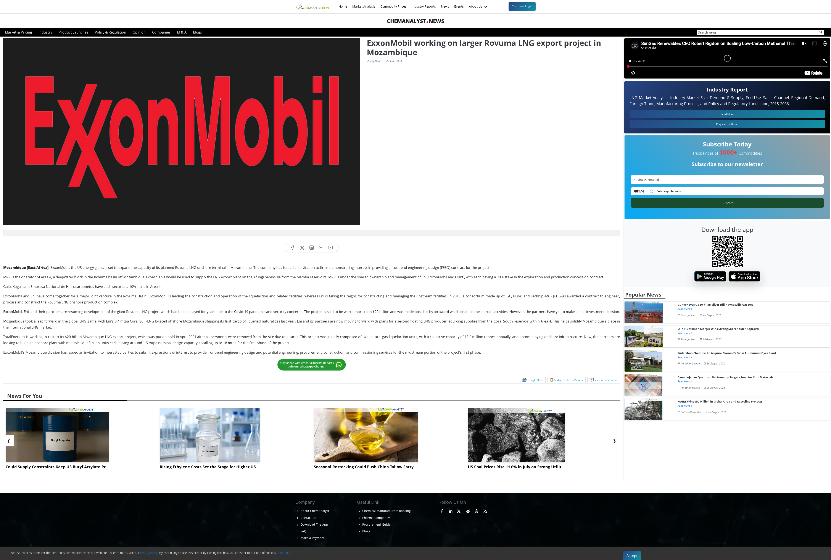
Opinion (139, 32)
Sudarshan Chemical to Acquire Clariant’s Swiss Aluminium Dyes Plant (727, 353)
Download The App (314, 524)
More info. (284, 553)
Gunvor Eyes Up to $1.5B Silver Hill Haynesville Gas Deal (716, 304)
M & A (182, 32)
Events (459, 4)
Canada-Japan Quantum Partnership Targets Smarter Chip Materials (725, 377)
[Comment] (330, 247)
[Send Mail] (321, 247)
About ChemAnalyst (314, 511)
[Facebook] (292, 247)
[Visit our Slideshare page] (468, 510)
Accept (632, 555)
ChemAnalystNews (415, 20)
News (445, 4)
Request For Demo (727, 124)
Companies (161, 32)
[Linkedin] (311, 247)
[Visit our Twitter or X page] (459, 510)
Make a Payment (312, 538)
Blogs (197, 32)
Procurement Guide (376, 524)
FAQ (303, 531)
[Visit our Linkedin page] (450, 510)
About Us (476, 4)
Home (343, 4)
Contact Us (308, 518)
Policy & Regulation (110, 32)
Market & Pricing (18, 32)
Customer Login (522, 6)
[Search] (821, 32)
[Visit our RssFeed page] (485, 510)
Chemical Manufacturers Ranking (386, 511)
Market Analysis (363, 4)
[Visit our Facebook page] (442, 510)
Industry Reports (424, 4)
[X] (302, 247)
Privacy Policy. (149, 553)
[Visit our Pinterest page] (476, 510)
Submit (727, 203)
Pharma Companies (376, 518)
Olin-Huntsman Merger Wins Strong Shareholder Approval (718, 329)
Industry (45, 32)
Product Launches (73, 32)
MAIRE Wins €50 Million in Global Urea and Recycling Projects (720, 401)
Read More (727, 114)
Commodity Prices (393, 4)
